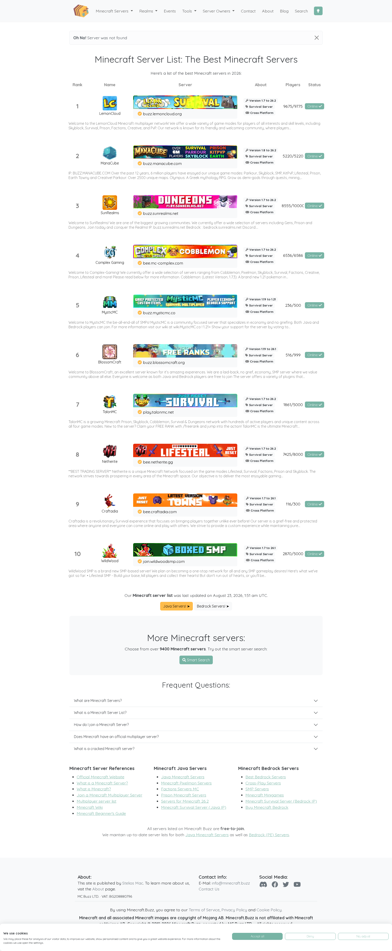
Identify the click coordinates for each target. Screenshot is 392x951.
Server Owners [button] (217, 10)
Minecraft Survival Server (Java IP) (193, 807)
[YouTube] (297, 884)
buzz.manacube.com (162, 163)
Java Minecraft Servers (182, 776)
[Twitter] (286, 884)
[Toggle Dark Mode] (318, 11)
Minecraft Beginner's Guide (101, 813)
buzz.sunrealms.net (160, 213)
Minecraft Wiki (90, 807)
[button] (148, 11)
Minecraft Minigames (264, 794)
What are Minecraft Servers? (98, 700)
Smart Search (198, 660)
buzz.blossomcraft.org (164, 362)
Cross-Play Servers (263, 782)
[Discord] (263, 884)
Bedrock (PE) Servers (269, 834)
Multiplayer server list (96, 801)
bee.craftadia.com (160, 511)
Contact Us (209, 888)
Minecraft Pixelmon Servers (186, 782)
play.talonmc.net (158, 411)
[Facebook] (275, 884)
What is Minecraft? (94, 788)
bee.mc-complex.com (163, 262)
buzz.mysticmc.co (159, 312)
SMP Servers (257, 788)
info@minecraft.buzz (231, 882)
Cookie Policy (269, 909)
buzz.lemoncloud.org (162, 113)
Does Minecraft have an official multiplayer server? (116, 736)
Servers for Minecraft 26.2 (185, 801)
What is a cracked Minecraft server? (104, 748)
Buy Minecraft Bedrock (266, 807)
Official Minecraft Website (100, 776)
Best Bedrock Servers (265, 776)
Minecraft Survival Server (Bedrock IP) (281, 801)
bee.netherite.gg (158, 461)
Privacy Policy (234, 909)
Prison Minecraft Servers (183, 794)
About (98, 888)
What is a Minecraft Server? (102, 782)
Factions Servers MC (180, 788)
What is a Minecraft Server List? (100, 712)
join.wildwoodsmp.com (164, 561)
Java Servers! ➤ (176, 606)
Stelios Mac (132, 882)
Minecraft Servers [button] (113, 10)
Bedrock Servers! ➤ (213, 606)
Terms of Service (204, 909)
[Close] (316, 37)
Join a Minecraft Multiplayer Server (109, 794)
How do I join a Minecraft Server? (101, 724)
